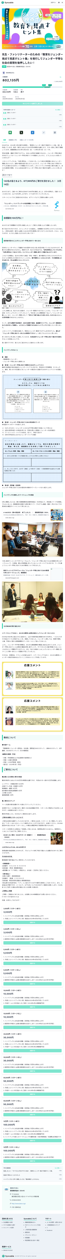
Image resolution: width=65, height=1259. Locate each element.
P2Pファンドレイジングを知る (32, 1226)
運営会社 (27, 1232)
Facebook (49, 1230)
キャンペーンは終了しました (32, 103)
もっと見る (57, 109)
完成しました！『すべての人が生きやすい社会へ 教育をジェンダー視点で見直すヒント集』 (28, 1171)
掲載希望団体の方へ (30, 1222)
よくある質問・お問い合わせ (54, 1222)
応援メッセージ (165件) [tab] (27, 140)
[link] (43, 132)
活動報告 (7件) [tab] (13, 140)
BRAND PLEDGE (8, 1250)
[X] (21, 132)
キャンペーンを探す (8, 1227)
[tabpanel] (32, 523)
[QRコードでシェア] (55, 132)
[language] (59, 2)
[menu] (62, 2)
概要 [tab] (4, 140)
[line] (10, 132)
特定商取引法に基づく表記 (32, 1240)
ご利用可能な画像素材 (31, 1229)
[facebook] (32, 132)
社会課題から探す (8, 1222)
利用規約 (27, 1237)
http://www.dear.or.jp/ (19, 1203)
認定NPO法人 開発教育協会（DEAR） (19, 66)
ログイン (53, 2)
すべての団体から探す (9, 1225)
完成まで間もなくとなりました (11, 1175)
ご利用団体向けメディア (53, 1225)
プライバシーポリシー (31, 1235)
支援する (32, 922)
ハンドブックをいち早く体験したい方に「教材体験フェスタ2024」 (21, 1179)
